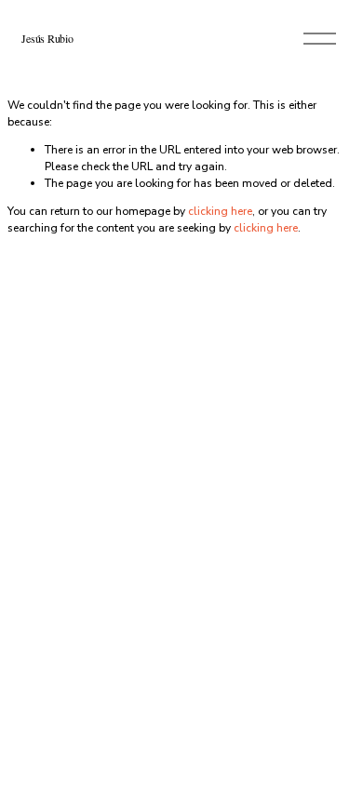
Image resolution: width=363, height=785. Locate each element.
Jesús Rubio (47, 38)
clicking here (220, 211)
